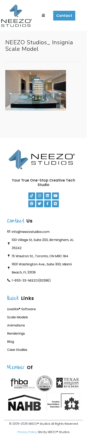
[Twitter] (39, 203)
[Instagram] (39, 195)
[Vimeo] (55, 203)
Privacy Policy (27, 432)
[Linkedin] (47, 195)
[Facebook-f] (47, 203)
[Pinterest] (31, 203)
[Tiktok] (31, 195)
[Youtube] (55, 195)
